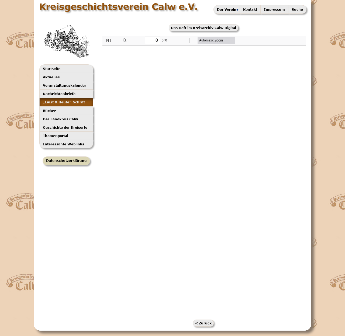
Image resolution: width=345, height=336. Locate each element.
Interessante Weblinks (63, 144)
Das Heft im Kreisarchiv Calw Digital (203, 28)
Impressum (274, 9)
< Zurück (203, 323)
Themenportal (55, 136)
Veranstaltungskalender (64, 85)
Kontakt (250, 9)
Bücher (49, 111)
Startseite (51, 69)
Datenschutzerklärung (66, 161)
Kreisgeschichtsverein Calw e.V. (118, 6)
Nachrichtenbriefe (59, 94)
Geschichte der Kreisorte (65, 127)
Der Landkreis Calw (60, 119)
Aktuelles (51, 77)
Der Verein (226, 9)
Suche (297, 9)
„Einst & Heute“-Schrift (64, 102)
